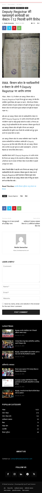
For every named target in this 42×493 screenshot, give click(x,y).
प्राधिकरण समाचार (20, 8)
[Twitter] (9, 28)
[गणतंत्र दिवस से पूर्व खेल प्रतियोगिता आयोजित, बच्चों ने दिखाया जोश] (7, 344)
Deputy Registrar (13, 196)
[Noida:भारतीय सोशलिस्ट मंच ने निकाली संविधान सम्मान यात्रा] (7, 333)
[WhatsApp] (19, 28)
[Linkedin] (21, 474)
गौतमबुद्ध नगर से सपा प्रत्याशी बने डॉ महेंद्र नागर (10, 222)
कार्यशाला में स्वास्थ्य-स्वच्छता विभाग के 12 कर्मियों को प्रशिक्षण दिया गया (31, 223)
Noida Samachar (9, 23)
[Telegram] (27, 474)
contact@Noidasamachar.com (21, 459)
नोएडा (26, 8)
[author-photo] (21, 244)
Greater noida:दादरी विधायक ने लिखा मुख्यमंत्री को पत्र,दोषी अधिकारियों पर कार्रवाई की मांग (27, 382)
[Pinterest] (14, 28)
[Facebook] (4, 28)
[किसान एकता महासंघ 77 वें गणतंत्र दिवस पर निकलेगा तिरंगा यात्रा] (7, 372)
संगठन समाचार (11, 4)
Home (4, 4)
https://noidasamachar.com (21, 250)
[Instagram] (14, 474)
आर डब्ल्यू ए (19, 4)
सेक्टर (26, 196)
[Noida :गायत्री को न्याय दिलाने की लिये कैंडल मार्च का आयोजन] (7, 394)
